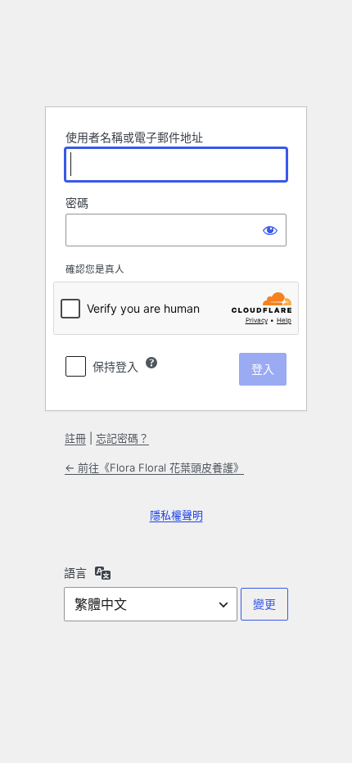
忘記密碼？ (122, 438)
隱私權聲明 (176, 514)
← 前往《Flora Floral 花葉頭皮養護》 (154, 467)
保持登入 (115, 366)
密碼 (76, 203)
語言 (75, 573)
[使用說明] (151, 362)
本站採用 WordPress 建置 (176, 52)
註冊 (75, 438)
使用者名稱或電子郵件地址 (134, 137)
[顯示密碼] (270, 230)
